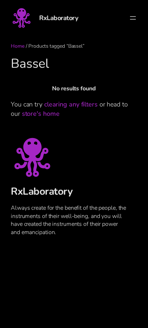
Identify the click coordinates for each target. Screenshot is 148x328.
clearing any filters (71, 104)
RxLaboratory (58, 17)
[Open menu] (133, 18)
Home (17, 46)
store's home (41, 113)
